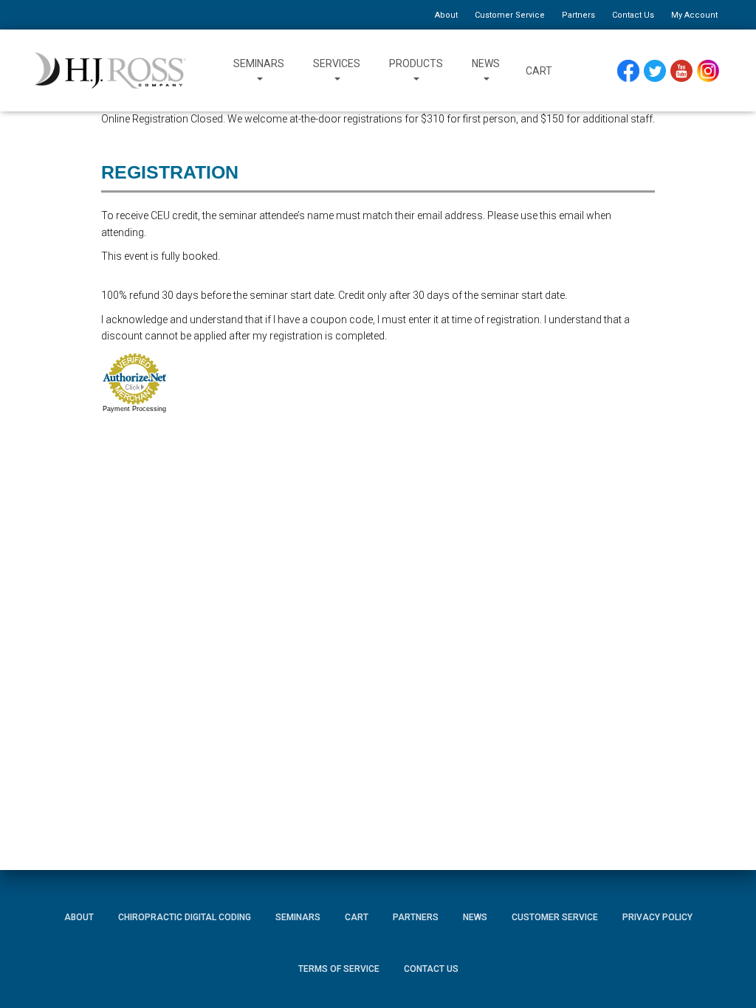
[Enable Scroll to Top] (727, 974)
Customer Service (510, 15)
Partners (578, 15)
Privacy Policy (657, 917)
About (446, 15)
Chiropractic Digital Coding (184, 917)
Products (416, 63)
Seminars (258, 63)
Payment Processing (134, 408)
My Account (694, 15)
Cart (539, 71)
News (486, 63)
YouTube (688, 71)
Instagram (713, 71)
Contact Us (633, 15)
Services (336, 63)
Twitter (661, 71)
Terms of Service (338, 969)
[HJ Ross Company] (110, 70)
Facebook (632, 71)
